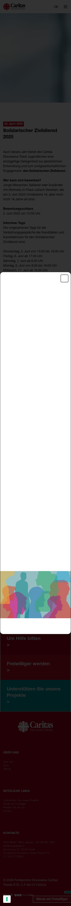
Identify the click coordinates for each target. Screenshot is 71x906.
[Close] (64, 278)
